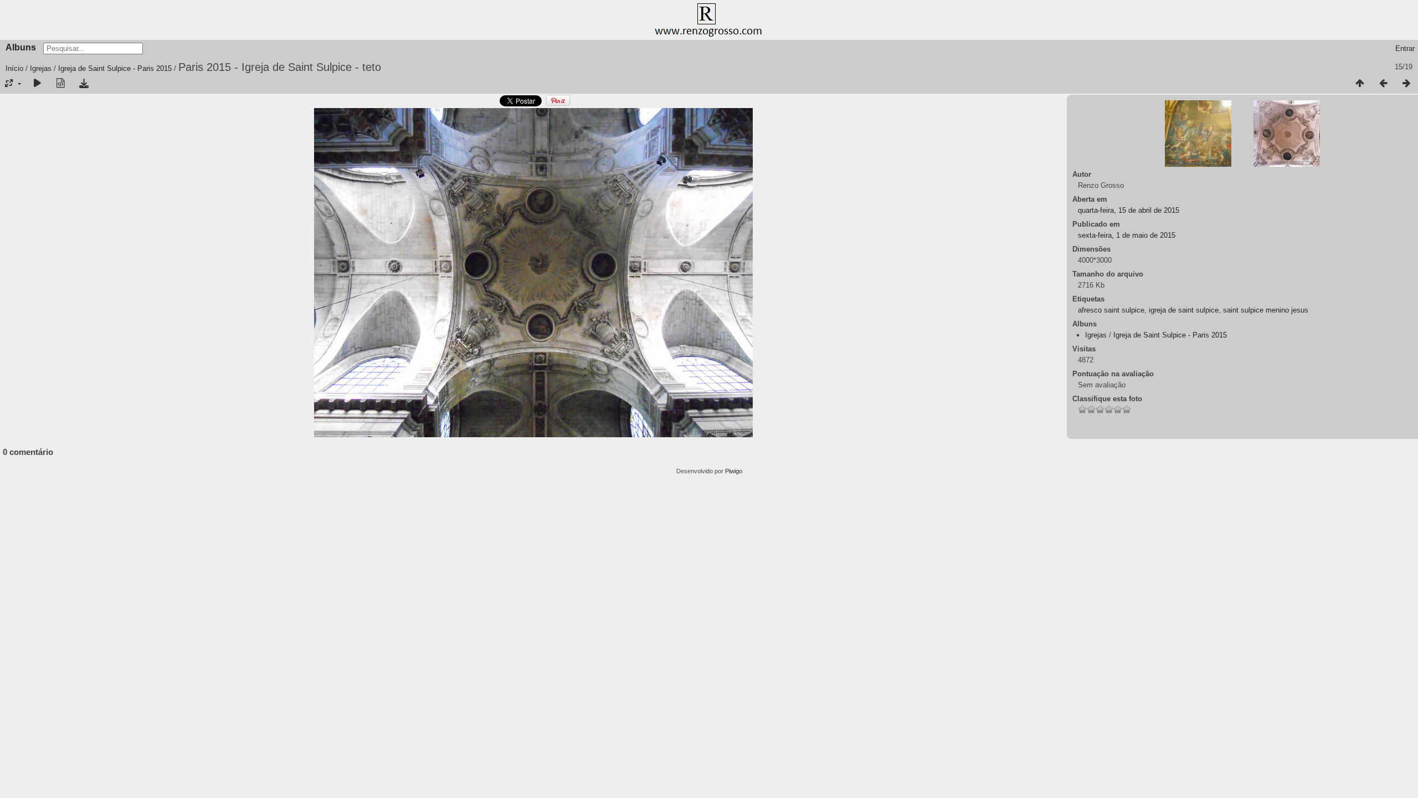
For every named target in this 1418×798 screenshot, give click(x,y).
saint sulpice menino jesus (1265, 310)
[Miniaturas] (1359, 83)
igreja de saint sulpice (1184, 310)
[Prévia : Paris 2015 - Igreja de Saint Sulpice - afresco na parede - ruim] (1383, 83)
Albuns (21, 47)
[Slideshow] (37, 83)
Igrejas (41, 68)
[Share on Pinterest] (558, 104)
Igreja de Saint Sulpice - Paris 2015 (115, 68)
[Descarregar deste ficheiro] (83, 83)
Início (14, 68)
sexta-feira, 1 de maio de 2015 (1126, 235)
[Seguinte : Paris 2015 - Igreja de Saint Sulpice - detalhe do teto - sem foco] (1406, 83)
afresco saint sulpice (1111, 310)
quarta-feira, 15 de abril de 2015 (1128, 210)
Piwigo (733, 471)
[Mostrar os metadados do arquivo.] (60, 83)
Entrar (1405, 48)
